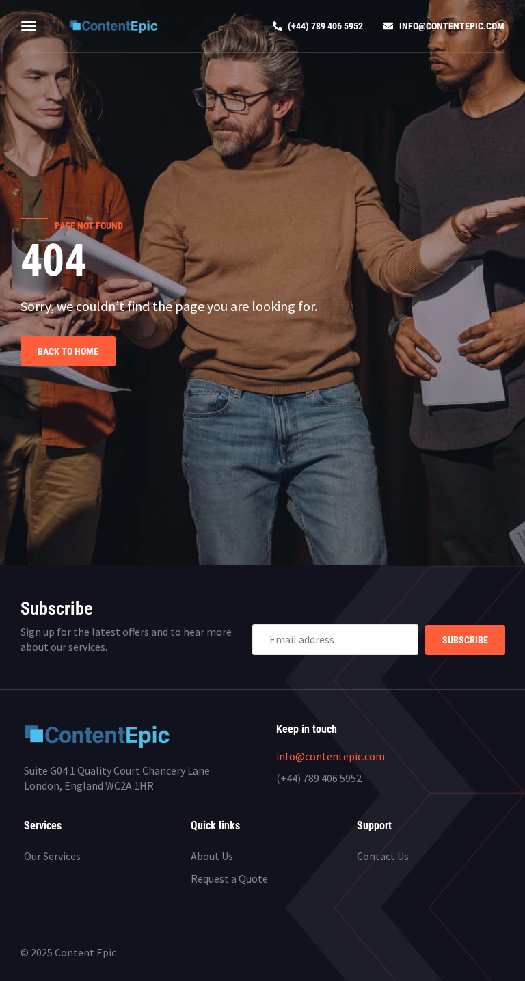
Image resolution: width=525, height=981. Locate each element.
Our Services (52, 856)
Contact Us (383, 856)
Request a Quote (229, 878)
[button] (28, 26)
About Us (212, 856)
